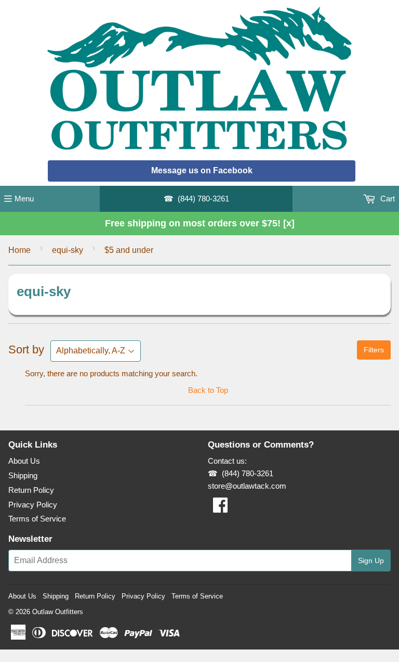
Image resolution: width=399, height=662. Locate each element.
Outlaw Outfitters (57, 612)
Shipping (22, 475)
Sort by (26, 349)
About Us (24, 460)
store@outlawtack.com (247, 485)
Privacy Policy (32, 504)
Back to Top (208, 390)
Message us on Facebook (201, 170)
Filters (374, 350)
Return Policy (31, 490)
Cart (386, 198)
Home (19, 250)
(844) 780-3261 (203, 198)
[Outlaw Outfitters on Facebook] (220, 508)
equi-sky (67, 250)
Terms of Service (37, 518)
